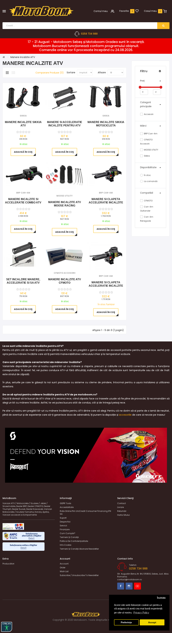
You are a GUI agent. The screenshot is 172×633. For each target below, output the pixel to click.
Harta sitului (123, 515)
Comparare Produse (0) (49, 72)
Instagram (129, 586)
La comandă (150, 181)
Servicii (63, 525)
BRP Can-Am (150, 133)
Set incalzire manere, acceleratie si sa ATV (23, 281)
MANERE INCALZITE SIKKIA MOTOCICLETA (106, 124)
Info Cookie (65, 545)
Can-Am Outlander (146, 208)
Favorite (124, 11)
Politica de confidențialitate (74, 541)
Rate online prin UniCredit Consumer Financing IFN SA (85, 512)
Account (64, 563)
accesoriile (125, 414)
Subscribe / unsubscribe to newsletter (79, 575)
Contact (121, 503)
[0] (137, 11)
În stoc (147, 175)
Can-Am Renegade (146, 218)
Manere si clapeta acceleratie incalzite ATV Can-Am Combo (106, 201)
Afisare (102, 72)
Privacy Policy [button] (141, 612)
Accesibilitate (67, 507)
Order (62, 567)
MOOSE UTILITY (150, 149)
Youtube (137, 586)
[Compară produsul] (27, 105)
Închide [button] (161, 598)
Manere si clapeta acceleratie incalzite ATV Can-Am (106, 284)
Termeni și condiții (69, 537)
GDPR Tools (65, 503)
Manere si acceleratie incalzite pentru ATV (64, 124)
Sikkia (146, 155)
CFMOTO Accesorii (146, 141)
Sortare (71, 72)
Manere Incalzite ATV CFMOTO (64, 281)
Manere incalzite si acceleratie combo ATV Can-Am (23, 201)
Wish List (64, 571)
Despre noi (65, 521)
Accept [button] (152, 622)
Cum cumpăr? (67, 533)
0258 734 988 (89, 33)
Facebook (120, 586)
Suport (63, 517)
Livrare (120, 507)
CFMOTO (148, 200)
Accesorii (148, 114)
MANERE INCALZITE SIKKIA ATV (23, 124)
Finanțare (65, 529)
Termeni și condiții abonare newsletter (79, 548)
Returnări (121, 511)
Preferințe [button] (126, 622)
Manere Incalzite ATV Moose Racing (64, 204)
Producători (8, 563)
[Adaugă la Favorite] (18, 105)
